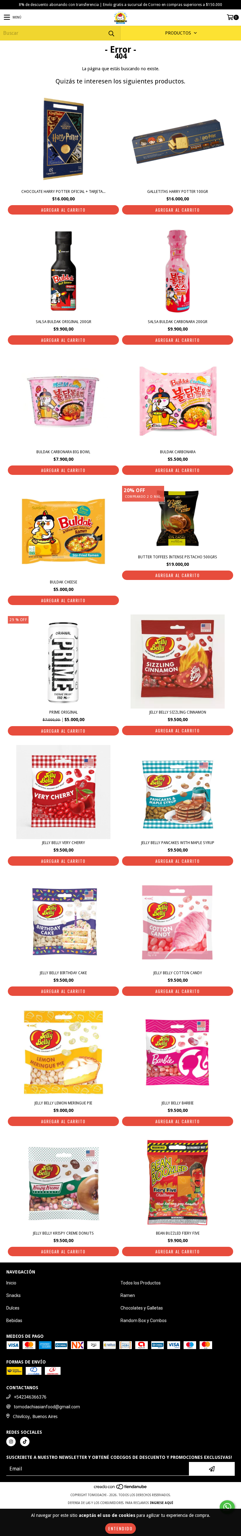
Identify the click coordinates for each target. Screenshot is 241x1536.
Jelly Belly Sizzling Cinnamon (177, 712)
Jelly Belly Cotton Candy (177, 973)
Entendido (120, 1528)
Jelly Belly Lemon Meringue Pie (63, 1103)
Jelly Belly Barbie (178, 1103)
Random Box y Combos (143, 1320)
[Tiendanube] (120, 1489)
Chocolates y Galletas (141, 1307)
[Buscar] (111, 33)
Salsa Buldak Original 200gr (63, 322)
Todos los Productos (140, 1282)
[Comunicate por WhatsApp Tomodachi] (227, 1507)
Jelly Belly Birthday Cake (63, 973)
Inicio (11, 1282)
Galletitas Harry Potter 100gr (177, 191)
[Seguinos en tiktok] (24, 1441)
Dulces (12, 1307)
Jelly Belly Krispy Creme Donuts (63, 1233)
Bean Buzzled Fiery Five (178, 1233)
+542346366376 (30, 1397)
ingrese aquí (161, 1503)
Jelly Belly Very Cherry (63, 843)
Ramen (127, 1295)
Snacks (13, 1295)
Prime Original (63, 712)
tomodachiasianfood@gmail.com (47, 1406)
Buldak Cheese (63, 582)
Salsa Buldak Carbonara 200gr (177, 322)
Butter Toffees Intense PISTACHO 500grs (177, 557)
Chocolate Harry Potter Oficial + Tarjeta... (63, 191)
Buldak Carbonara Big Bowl (63, 452)
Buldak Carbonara (177, 452)
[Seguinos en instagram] (11, 1441)
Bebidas (14, 1320)
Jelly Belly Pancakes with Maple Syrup (177, 843)
